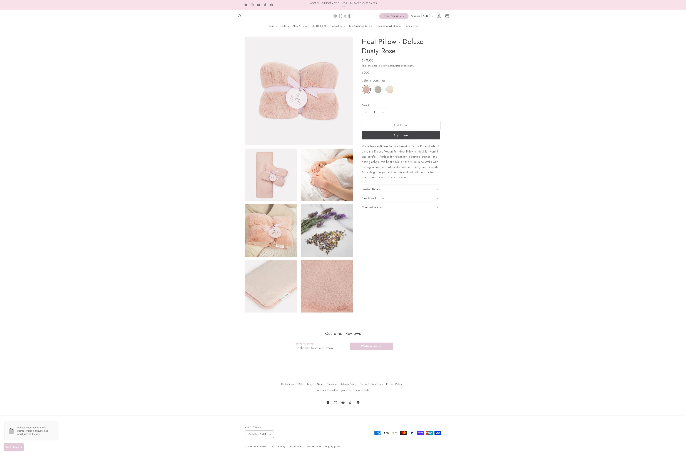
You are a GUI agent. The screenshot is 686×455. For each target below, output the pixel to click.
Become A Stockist (327, 390)
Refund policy (278, 446)
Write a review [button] (371, 346)
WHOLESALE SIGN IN (394, 16)
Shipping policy (332, 446)
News (320, 384)
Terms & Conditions (371, 384)
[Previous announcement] (305, 4)
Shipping (384, 65)
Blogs (310, 384)
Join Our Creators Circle (355, 390)
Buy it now (401, 135)
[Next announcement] (381, 4)
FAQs (300, 384)
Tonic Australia (260, 446)
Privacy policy (295, 446)
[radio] (366, 89)
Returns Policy (348, 384)
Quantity (366, 105)
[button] (240, 16)
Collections (287, 384)
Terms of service (313, 446)
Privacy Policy (394, 384)
